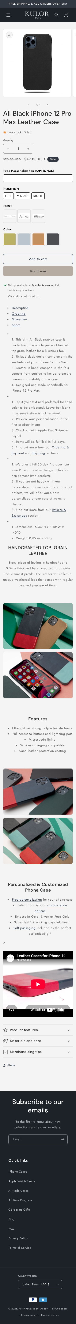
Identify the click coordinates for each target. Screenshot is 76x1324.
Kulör (22, 1308)
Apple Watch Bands (21, 1181)
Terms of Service (19, 1248)
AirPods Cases (18, 1191)
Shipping (38, 453)
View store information (23, 296)
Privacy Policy (18, 1238)
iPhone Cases (17, 1171)
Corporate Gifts (19, 1209)
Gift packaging (24, 928)
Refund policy (60, 1308)
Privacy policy (29, 1315)
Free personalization (27, 899)
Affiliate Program (20, 1200)
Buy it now (38, 271)
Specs (16, 325)
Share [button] (11, 1065)
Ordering (19, 313)
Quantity (8, 140)
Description (20, 308)
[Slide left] (28, 104)
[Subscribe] (62, 1139)
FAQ (11, 1229)
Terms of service (50, 1315)
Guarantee (19, 319)
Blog (11, 1219)
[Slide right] (47, 104)
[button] (8, 15)
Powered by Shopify (37, 1308)
